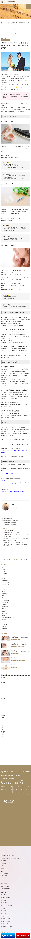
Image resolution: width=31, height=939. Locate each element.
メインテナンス (5, 584)
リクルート (3, 881)
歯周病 (3, 615)
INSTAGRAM (7, 932)
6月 (2, 711)
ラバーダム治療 (5, 587)
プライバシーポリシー (6, 886)
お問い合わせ (4, 883)
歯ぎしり (4, 611)
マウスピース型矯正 (7, 905)
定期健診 (4, 604)
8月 (2, 679)
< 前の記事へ (7, 559)
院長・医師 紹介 (4, 873)
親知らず (4, 622)
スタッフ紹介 (4, 876)
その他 (3, 571)
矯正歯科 (5, 902)
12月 (3, 700)
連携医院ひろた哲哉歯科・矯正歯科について (11, 858)
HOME (2, 853)
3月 (2, 692)
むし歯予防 (4, 573)
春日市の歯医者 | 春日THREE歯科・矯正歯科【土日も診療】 (10, 6)
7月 (2, 681)
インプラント (5, 580)
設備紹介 (3, 868)
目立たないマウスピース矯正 (8, 617)
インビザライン (5, 578)
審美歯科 (5, 900)
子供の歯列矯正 (5, 602)
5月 (2, 713)
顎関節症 (4, 626)
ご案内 (3, 569)
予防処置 (4, 589)
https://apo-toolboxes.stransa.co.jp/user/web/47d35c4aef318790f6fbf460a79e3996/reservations (15, 483)
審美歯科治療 (5, 606)
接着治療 (4, 609)
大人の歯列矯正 (5, 600)
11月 (3, 702)
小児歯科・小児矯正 (7, 926)
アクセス (3, 866)
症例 (2, 871)
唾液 (3, 595)
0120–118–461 (7, 473)
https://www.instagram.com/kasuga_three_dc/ (13, 491)
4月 (2, 690)
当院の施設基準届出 (5, 888)
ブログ (2, 878)
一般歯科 (5, 895)
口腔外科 (5, 908)
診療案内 (3, 892)
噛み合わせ (4, 598)
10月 (3, 704)
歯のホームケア (5, 613)
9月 (2, 684)
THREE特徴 (3, 863)
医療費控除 (4, 593)
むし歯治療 (4, 576)
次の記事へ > (24, 559)
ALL (2, 567)
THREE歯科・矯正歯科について (8, 855)
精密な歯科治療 (6, 897)
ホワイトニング (5, 459)
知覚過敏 (4, 620)
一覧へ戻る (15, 559)
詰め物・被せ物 (5, 624)
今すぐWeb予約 (24, 936)
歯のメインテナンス (7, 918)
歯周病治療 (5, 916)
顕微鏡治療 (4, 628)
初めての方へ (4, 860)
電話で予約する (9, 936)
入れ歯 (3, 591)
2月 (2, 694)
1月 (2, 696)
